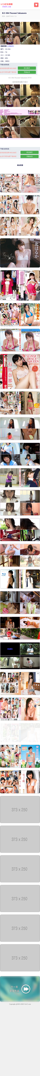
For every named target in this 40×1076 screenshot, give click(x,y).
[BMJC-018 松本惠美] (20, 414)
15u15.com (27, 989)
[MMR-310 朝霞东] (20, 767)
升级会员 (27, 72)
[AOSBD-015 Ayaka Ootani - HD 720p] (20, 613)
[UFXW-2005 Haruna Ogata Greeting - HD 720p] (20, 487)
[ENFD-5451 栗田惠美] (20, 694)
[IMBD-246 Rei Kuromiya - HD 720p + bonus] (20, 896)
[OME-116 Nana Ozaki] (20, 639)
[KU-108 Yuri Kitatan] (20, 515)
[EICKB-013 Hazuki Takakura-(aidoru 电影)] (20, 955)
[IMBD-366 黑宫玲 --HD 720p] (20, 214)
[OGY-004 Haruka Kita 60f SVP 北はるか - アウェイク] (20, 267)
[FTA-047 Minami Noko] (20, 669)
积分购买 (27, 68)
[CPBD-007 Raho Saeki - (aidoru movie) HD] (20, 866)
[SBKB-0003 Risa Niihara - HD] (20, 742)
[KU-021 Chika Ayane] (20, 566)
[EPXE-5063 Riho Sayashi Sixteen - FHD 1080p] (20, 588)
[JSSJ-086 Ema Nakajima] (20, 439)
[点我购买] (10, 46)
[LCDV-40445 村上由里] (20, 720)
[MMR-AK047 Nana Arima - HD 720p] (20, 388)
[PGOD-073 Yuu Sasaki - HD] (20, 818)
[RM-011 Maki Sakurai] (20, 844)
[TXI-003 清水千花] (20, 793)
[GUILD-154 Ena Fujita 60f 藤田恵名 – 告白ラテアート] (20, 300)
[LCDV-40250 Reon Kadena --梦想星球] (20, 325)
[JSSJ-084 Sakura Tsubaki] (20, 465)
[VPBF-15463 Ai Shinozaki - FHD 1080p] (20, 351)
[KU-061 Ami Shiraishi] (20, 541)
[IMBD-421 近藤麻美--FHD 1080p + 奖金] (20, 235)
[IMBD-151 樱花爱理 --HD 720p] (20, 192)
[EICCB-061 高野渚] (20, 926)
